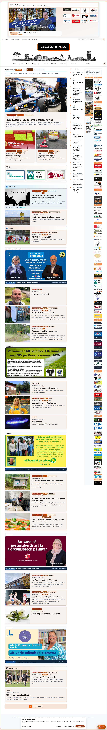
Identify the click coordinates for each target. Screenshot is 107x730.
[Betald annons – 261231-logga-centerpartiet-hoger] (98, 364)
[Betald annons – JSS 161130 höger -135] (98, 294)
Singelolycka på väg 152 (78, 83)
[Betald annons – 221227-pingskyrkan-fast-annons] (98, 256)
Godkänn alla (80, 726)
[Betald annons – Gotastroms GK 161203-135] (98, 408)
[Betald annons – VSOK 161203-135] (98, 399)
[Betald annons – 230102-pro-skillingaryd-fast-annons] (98, 429)
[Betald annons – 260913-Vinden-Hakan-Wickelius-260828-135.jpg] (89, 96)
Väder (3, 39)
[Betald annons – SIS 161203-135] (98, 378)
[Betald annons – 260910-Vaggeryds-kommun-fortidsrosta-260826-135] (89, 121)
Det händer (11, 39)
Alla (25, 69)
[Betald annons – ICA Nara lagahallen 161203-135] (98, 93)
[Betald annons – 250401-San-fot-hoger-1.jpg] (98, 155)
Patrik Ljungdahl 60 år (78, 110)
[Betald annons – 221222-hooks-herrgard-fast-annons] (98, 88)
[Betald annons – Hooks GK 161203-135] (98, 382)
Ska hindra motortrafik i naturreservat (76, 149)
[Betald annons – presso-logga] (98, 316)
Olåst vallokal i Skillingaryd (76, 118)
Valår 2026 (17, 39)
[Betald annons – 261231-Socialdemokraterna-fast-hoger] (98, 344)
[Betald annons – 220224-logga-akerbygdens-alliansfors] (98, 233)
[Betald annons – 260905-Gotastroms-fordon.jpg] (89, 108)
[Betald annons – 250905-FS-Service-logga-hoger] (76, 16)
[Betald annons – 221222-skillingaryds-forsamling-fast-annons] (98, 236)
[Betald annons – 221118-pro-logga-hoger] (98, 424)
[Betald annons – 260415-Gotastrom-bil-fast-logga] (67, 10)
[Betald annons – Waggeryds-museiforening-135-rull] (98, 442)
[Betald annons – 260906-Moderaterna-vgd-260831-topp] (35, 19)
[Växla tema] (104, 63)
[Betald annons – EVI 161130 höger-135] (98, 303)
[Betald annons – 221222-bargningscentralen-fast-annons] (98, 268)
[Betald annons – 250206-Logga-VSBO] (98, 216)
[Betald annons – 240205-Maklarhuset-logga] (98, 211)
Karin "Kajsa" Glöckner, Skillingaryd (76, 190)
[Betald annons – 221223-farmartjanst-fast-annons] (98, 129)
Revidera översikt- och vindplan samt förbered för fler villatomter (77, 92)
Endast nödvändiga (69, 726)
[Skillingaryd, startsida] (53, 47)
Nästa (39, 706)
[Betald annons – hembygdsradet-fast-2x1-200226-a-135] (98, 476)
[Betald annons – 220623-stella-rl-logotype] (98, 213)
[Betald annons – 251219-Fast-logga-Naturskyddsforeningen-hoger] (98, 457)
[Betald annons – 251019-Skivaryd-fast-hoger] (98, 420)
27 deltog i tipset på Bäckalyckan (78, 137)
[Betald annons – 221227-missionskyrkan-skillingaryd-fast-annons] (98, 230)
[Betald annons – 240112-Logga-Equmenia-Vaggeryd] (98, 252)
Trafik (6, 39)
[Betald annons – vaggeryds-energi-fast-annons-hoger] (98, 483)
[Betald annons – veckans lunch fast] (98, 84)
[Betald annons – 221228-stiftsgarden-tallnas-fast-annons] (85, 10)
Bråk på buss (76, 142)
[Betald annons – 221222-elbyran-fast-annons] (94, 16)
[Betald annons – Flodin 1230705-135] (98, 207)
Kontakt (35, 39)
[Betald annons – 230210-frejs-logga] (98, 194)
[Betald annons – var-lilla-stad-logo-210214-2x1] (85, 16)
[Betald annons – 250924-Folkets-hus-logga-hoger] (98, 200)
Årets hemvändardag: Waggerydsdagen (77, 183)
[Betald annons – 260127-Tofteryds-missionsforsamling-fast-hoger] (98, 260)
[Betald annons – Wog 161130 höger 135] (98, 298)
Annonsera (30, 39)
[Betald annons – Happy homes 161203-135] (98, 179)
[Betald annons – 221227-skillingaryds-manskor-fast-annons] (98, 445)
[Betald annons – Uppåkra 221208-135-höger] (98, 290)
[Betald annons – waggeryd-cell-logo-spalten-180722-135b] (35, 175)
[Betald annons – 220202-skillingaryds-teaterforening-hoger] (98, 462)
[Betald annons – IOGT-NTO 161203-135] (98, 454)
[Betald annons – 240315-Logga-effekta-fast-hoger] (98, 145)
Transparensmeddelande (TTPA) (16, 34)
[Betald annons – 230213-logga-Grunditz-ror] (98, 159)
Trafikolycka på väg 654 (78, 75)
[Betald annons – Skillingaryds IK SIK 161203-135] (98, 395)
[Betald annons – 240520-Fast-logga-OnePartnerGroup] (76, 10)
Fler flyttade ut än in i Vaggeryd (78, 175)
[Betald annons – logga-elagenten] (76, 21)
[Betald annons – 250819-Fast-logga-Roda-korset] (98, 187)
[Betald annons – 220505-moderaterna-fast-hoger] (98, 354)
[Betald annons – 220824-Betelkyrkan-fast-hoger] (98, 239)
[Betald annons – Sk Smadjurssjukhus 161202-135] (98, 125)
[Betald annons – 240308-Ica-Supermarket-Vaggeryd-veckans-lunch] (98, 81)
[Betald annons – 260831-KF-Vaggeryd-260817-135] (89, 129)
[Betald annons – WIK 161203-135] (98, 374)
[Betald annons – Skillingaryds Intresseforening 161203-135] (98, 472)
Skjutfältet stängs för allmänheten (77, 102)
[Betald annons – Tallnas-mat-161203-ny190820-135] (98, 98)
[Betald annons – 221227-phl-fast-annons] (94, 20)
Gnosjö (42, 69)
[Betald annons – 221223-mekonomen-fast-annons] (98, 275)
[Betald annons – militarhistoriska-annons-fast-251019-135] (98, 449)
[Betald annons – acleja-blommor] (98, 171)
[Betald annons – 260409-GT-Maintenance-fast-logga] (67, 16)
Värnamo (36, 69)
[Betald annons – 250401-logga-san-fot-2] (98, 115)
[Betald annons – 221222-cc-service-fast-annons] (98, 271)
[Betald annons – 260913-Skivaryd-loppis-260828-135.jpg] (89, 84)
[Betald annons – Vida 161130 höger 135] (56, 175)
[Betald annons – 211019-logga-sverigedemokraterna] (98, 325)
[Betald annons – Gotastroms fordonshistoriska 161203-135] (98, 437)
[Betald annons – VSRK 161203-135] (98, 391)
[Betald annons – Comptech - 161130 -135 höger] (98, 311)
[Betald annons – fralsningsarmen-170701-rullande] (98, 226)
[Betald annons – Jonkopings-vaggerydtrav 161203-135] (98, 404)
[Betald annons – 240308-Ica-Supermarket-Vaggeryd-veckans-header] (94, 10)
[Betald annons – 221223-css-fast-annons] (98, 121)
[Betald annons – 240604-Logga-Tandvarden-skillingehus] (98, 148)
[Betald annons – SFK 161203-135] (98, 386)
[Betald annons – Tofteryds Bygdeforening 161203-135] (98, 468)
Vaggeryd (29, 69)
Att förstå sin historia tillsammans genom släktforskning (78, 157)
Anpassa (59, 726)
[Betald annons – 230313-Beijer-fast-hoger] (98, 174)
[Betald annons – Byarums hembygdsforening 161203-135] (98, 433)
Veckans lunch (24, 39)
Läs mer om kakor (26, 726)
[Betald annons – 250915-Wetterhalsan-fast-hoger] (67, 21)
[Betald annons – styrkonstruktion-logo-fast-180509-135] (15, 175)
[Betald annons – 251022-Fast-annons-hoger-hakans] (98, 108)
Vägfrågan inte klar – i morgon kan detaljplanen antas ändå (78, 127)
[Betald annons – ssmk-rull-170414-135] (98, 412)
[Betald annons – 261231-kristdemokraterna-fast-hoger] (98, 334)
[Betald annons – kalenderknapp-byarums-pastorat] (85, 21)
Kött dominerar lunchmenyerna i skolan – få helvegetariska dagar (77, 167)
